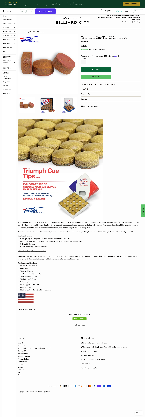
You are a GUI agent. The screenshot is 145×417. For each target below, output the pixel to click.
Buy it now (96, 77)
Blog (19, 375)
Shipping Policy (24, 356)
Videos (20, 367)
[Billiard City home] (72, 21)
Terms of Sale (23, 354)
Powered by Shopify (44, 391)
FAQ (19, 372)
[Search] (3, 11)
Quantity (84, 58)
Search (20, 343)
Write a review (79, 319)
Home (20, 32)
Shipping (84, 49)
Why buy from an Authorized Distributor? (34, 348)
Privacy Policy (23, 359)
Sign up (30, 11)
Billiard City (33, 391)
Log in (23, 11)
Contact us (22, 364)
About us (21, 345)
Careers (21, 370)
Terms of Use (23, 351)
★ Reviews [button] (143, 210)
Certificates (22, 362)
